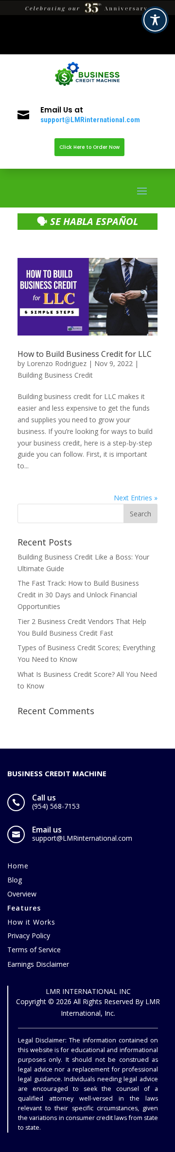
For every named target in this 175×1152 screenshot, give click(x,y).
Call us (44, 797)
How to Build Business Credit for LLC (85, 354)
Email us (47, 829)
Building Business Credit (55, 375)
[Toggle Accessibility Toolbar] (155, 19)
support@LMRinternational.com (90, 119)
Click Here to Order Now (89, 147)
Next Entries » (136, 497)
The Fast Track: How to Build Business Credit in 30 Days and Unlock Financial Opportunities (78, 594)
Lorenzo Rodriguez (57, 363)
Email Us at (61, 110)
